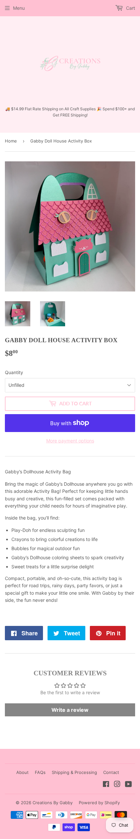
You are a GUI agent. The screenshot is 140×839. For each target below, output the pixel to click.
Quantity (14, 372)
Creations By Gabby (53, 802)
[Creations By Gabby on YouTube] (128, 785)
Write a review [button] (70, 710)
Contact (111, 772)
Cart (130, 8)
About (22, 772)
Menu (19, 8)
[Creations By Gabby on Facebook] (106, 785)
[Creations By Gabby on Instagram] (117, 785)
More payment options (70, 440)
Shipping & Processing (74, 772)
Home (11, 140)
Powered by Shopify (99, 802)
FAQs (40, 772)
